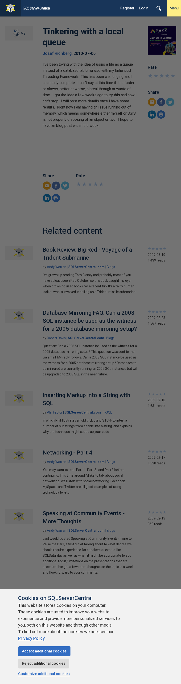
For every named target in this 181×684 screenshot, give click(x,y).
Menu (174, 8)
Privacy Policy (31, 638)
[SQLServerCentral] (10, 8)
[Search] (159, 8)
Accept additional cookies (44, 651)
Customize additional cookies (44, 674)
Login (143, 8)
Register (127, 8)
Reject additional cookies (44, 663)
